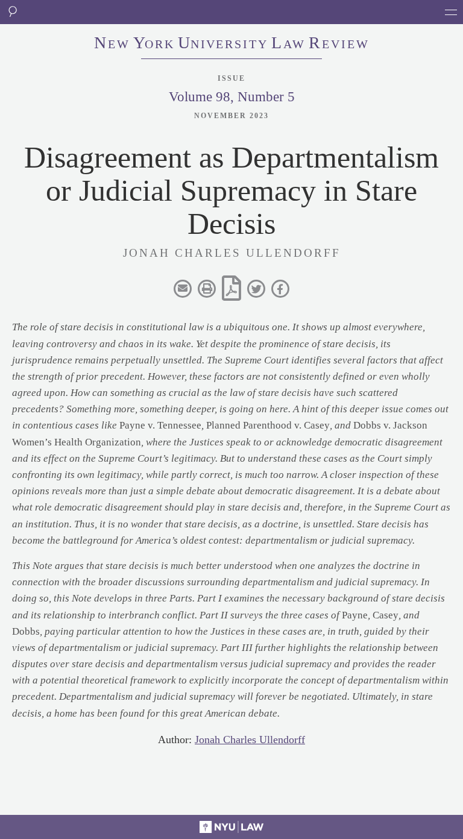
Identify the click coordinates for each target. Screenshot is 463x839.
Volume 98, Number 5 (232, 96)
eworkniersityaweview (232, 44)
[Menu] (451, 12)
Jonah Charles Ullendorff (250, 740)
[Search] (12, 12)
